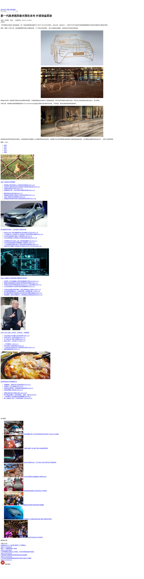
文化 (5, 150)
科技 (5, 148)
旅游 (5, 145)
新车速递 (13, 9)
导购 (8, 9)
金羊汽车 (3, 9)
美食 (5, 152)
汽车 (5, 147)
